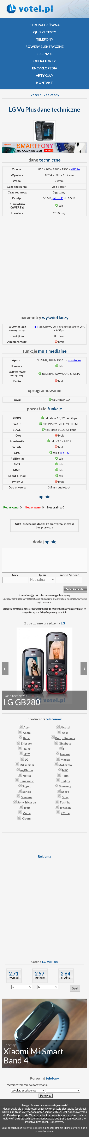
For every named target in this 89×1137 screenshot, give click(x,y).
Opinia (42, 575)
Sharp (65, 791)
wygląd (14, 977)
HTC (27, 754)
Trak (26, 807)
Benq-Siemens (65, 738)
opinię (44, 541)
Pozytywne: (11, 507)
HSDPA (75, 169)
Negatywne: (33, 507)
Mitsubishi (26, 765)
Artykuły (44, 75)
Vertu (27, 813)
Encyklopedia (44, 68)
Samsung (65, 786)
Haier (26, 749)
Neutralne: (54, 507)
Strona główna (45, 25)
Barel (26, 738)
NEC (65, 770)
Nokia (27, 775)
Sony (65, 797)
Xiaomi (26, 818)
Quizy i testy (44, 32)
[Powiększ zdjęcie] (44, 140)
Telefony (44, 39)
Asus (65, 732)
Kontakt (44, 82)
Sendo (26, 791)
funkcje (40, 977)
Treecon (65, 807)
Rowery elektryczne (44, 46)
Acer (26, 727)
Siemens (26, 797)
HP (65, 749)
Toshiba (65, 802)
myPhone (26, 770)
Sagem (26, 786)
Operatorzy (44, 61)
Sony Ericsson (26, 802)
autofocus (74, 360)
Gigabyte (65, 743)
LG (26, 759)
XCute (65, 813)
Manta (65, 759)
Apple (27, 732)
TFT (36, 326)
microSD (58, 198)
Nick (15, 575)
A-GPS (64, 452)
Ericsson (26, 743)
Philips (65, 781)
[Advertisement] (44, 263)
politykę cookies (32, 1127)
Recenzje (44, 54)
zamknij (75, 1127)
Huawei (65, 754)
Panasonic (27, 781)
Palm (65, 775)
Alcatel (65, 727)
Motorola (65, 765)
